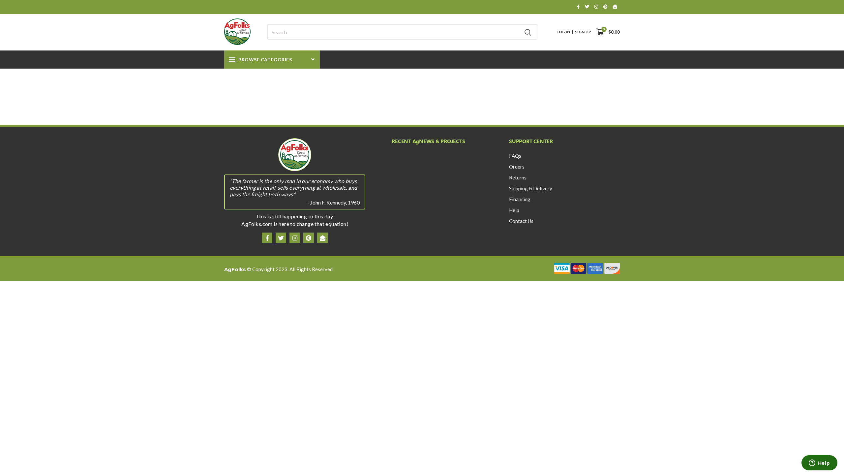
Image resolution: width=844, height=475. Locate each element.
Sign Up (583, 32)
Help (514, 210)
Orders (517, 167)
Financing (519, 199)
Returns (518, 177)
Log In (563, 32)
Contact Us (521, 221)
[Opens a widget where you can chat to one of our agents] (819, 463)
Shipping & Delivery (530, 188)
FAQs (515, 156)
